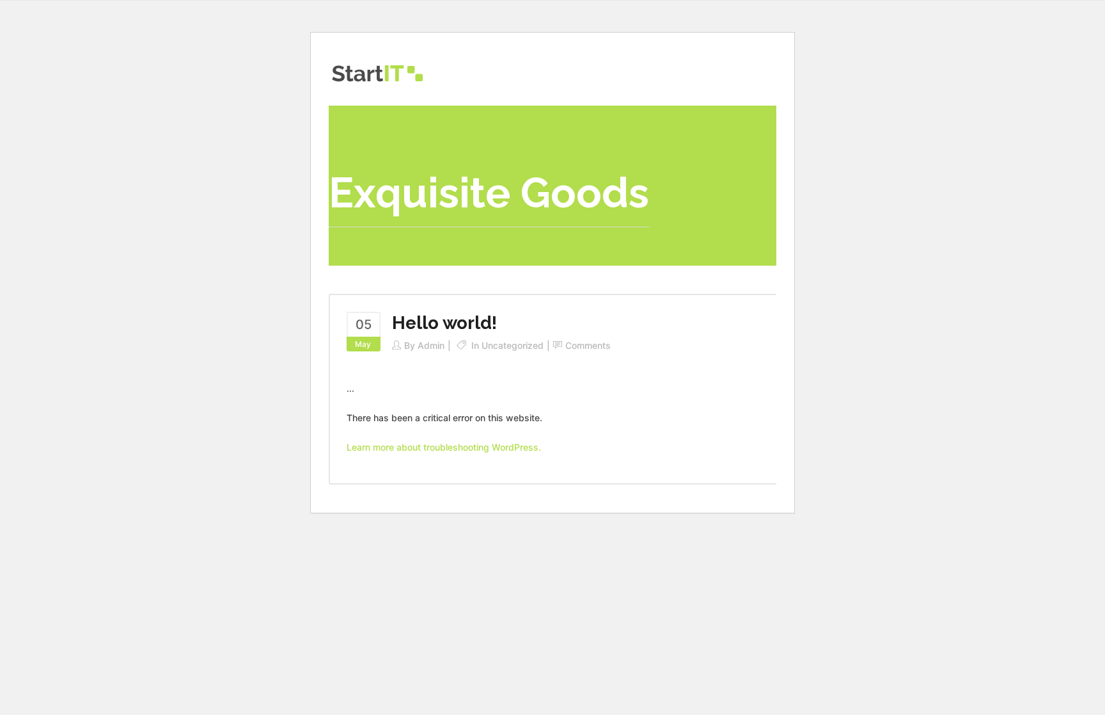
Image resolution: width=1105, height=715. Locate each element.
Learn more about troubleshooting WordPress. (444, 447)
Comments (588, 345)
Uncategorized (513, 345)
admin (431, 345)
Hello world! (444, 322)
